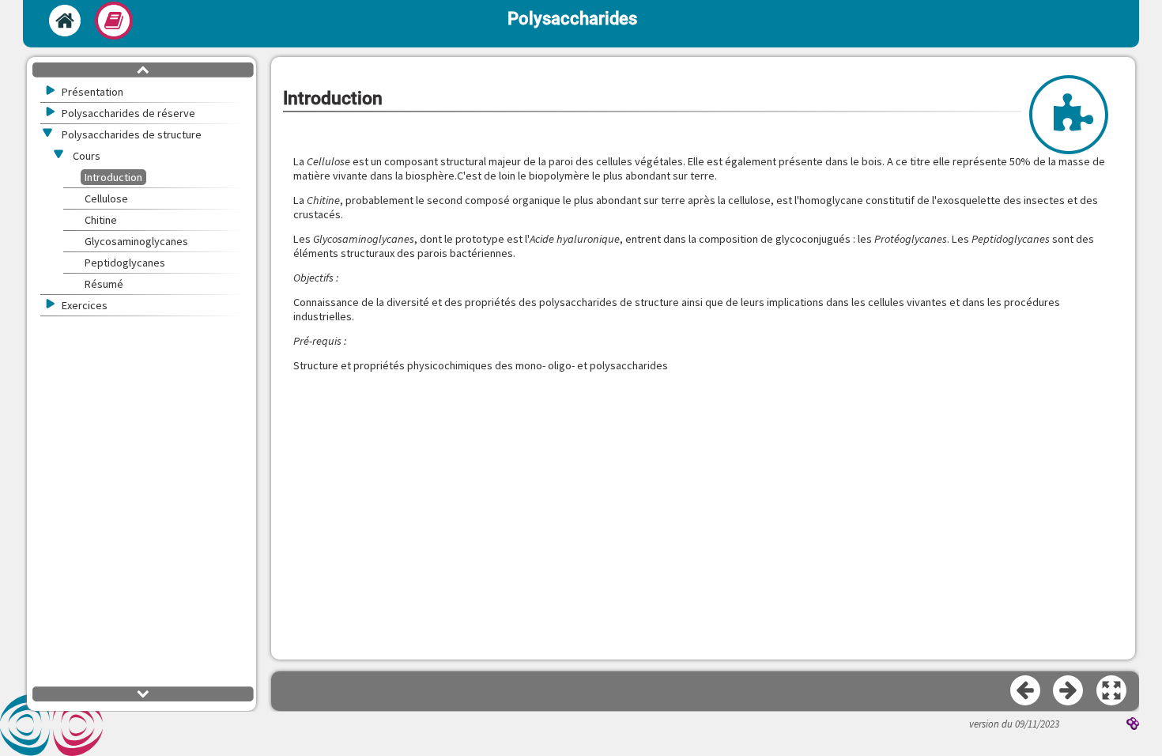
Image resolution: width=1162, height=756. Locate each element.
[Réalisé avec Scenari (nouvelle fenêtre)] (1132, 725)
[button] (1112, 691)
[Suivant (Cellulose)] (1069, 691)
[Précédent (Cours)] (1026, 691)
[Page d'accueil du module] (65, 20)
